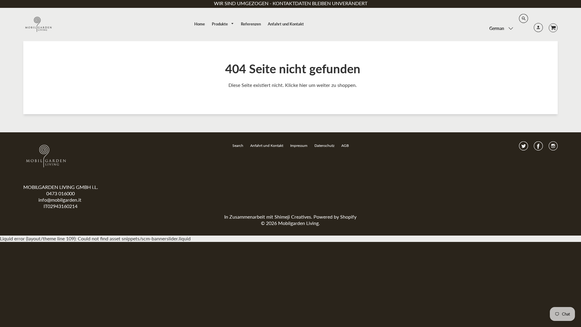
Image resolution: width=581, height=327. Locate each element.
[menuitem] (199, 24)
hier (303, 85)
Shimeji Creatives (292, 217)
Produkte (220, 23)
